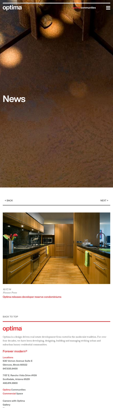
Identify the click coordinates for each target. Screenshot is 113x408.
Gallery (6, 404)
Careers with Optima (14, 400)
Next (103, 200)
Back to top (10, 316)
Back (10, 200)
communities (84, 8)
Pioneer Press (10, 292)
